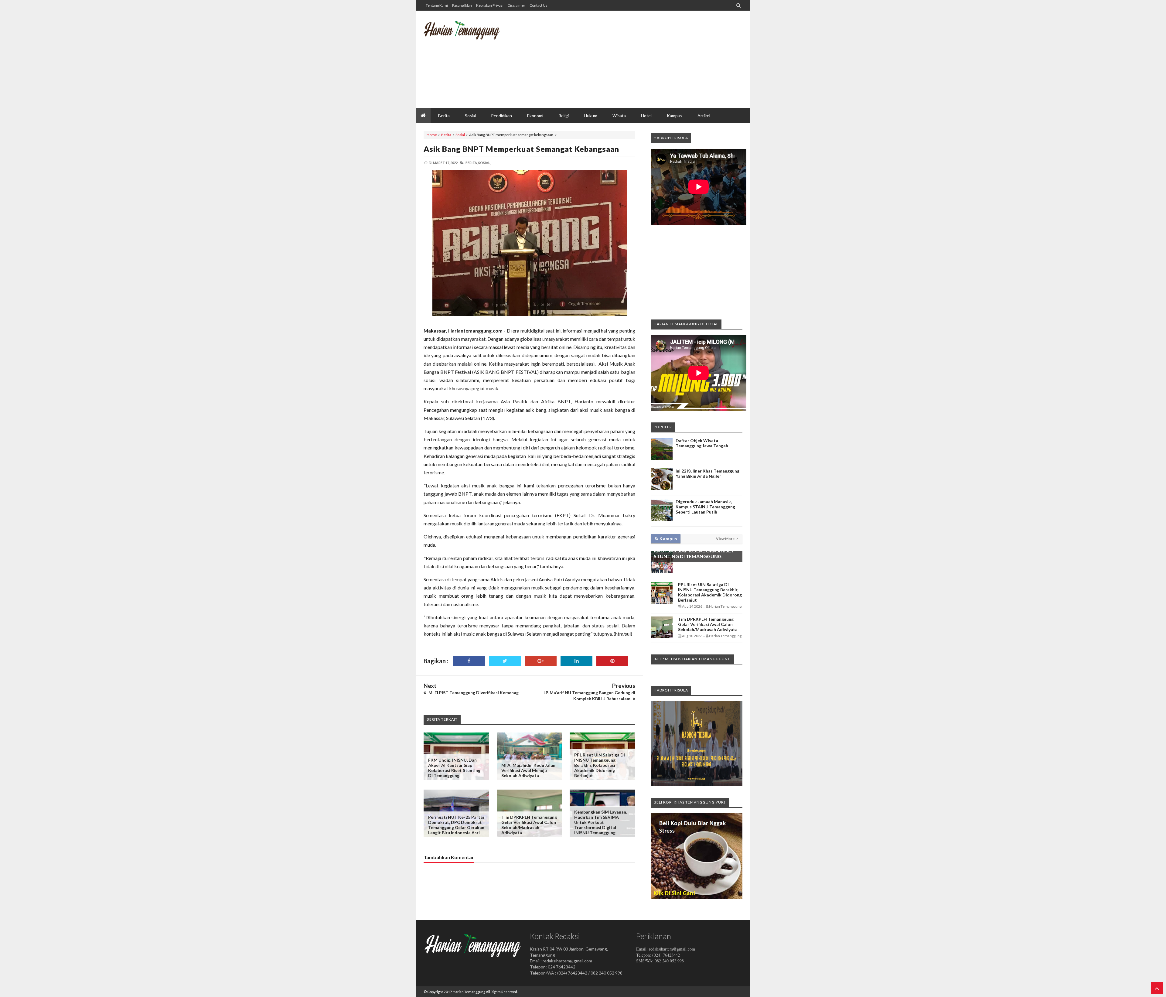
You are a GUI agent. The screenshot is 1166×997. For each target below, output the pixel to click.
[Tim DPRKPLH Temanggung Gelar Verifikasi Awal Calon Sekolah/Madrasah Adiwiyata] (662, 636)
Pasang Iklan (462, 5)
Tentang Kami (437, 5)
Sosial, (484, 163)
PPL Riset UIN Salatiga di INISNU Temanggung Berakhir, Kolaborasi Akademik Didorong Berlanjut (599, 765)
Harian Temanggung (469, 991)
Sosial (460, 134)
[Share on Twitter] (505, 661)
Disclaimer (516, 5)
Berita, (471, 163)
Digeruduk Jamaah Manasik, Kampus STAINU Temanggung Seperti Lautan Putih (705, 506)
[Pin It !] (612, 661)
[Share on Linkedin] (576, 661)
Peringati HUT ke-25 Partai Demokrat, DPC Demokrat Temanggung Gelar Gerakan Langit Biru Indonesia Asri (456, 824)
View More (725, 538)
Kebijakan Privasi (489, 5)
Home (432, 134)
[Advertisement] (631, 59)
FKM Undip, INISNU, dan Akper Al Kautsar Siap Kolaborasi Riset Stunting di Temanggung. (454, 767)
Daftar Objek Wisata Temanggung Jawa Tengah (702, 443)
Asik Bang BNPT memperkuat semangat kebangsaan (521, 148)
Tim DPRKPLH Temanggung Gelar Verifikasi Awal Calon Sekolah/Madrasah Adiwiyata (529, 824)
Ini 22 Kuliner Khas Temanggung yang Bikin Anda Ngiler (707, 473)
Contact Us (538, 5)
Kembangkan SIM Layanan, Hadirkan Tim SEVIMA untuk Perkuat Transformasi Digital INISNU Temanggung (600, 822)
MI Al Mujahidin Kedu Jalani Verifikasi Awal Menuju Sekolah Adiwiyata (529, 770)
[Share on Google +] (541, 661)
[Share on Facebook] (469, 661)
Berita (446, 134)
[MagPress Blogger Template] (469, 35)
